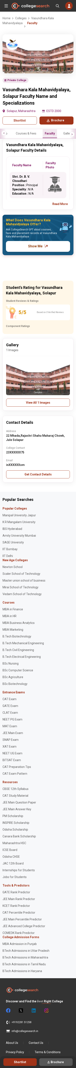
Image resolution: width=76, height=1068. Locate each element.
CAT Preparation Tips (17, 767)
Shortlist (20, 120)
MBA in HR (9, 616)
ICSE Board (10, 850)
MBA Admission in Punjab (20, 944)
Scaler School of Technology (21, 573)
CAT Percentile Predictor (19, 912)
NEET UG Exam (12, 753)
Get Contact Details (38, 474)
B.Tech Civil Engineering (18, 650)
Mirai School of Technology (20, 587)
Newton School (13, 567)
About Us (12, 1042)
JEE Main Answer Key (17, 809)
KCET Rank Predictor (16, 905)
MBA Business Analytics (19, 623)
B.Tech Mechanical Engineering (23, 643)
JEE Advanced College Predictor (24, 926)
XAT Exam (9, 746)
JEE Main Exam (13, 733)
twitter (20, 1010)
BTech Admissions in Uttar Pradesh (26, 950)
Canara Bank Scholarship (19, 836)
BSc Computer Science (18, 670)
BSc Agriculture (13, 677)
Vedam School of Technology (22, 594)
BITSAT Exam (12, 760)
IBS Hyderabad (12, 529)
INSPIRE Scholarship (16, 822)
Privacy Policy (15, 1052)
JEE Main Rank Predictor (19, 899)
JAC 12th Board (13, 863)
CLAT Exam (10, 712)
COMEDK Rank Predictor (19, 933)
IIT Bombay (10, 549)
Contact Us (36, 1042)
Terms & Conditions (48, 1052)
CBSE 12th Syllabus (15, 789)
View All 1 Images (38, 402)
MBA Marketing (13, 629)
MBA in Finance (13, 609)
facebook (8, 1010)
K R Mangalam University (19, 522)
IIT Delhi (8, 556)
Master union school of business (24, 580)
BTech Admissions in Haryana (22, 971)
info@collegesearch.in (25, 1031)
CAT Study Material (15, 795)
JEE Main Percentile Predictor (22, 919)
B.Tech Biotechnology (17, 636)
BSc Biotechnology (15, 684)
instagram (46, 1010)
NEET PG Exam (12, 719)
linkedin (33, 1010)
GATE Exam (10, 706)
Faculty (50, 133)
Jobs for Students (15, 877)
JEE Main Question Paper (19, 802)
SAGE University (13, 542)
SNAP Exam (11, 739)
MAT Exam (10, 726)
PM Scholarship (13, 816)
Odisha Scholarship (15, 829)
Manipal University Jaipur (19, 515)
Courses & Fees (26, 133)
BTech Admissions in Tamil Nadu (24, 964)
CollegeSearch (30, 6)
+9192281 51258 (21, 1022)
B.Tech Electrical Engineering (22, 656)
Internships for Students (19, 870)
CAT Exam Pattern (15, 773)
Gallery (67, 133)
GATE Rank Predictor (16, 892)
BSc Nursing (11, 663)
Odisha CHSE (11, 856)
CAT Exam (9, 699)
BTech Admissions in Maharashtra (25, 957)
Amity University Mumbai (19, 535)
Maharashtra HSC (14, 843)
